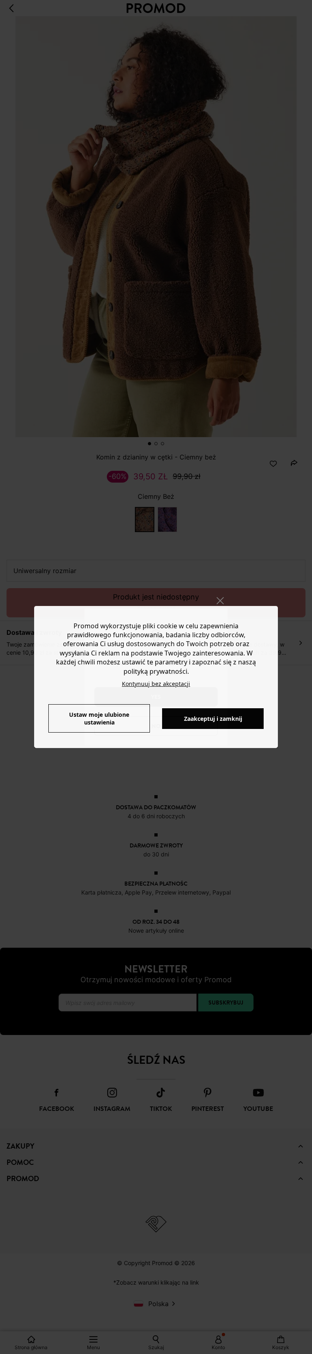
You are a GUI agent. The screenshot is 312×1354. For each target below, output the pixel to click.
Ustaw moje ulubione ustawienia (99, 718)
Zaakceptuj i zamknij (213, 718)
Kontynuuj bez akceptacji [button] (156, 684)
